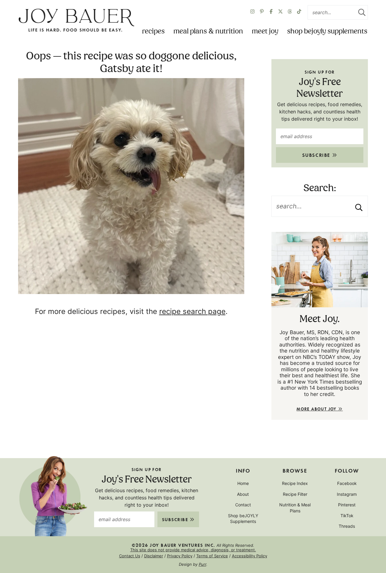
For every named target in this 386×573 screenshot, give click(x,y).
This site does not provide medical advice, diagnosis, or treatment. (193, 549)
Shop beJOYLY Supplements (327, 31)
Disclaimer (153, 555)
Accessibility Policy (249, 555)
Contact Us (129, 555)
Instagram (347, 494)
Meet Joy (265, 31)
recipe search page (192, 311)
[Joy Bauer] (76, 20)
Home (243, 483)
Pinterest (347, 504)
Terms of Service (212, 555)
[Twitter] (290, 12)
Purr (202, 564)
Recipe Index (295, 483)
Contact (243, 504)
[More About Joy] (319, 269)
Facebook (347, 483)
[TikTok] (299, 12)
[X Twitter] (280, 12)
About (243, 494)
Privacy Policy (179, 555)
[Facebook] (271, 12)
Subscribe (317, 155)
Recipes (153, 31)
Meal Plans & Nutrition (208, 31)
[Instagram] (252, 12)
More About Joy (317, 409)
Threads (347, 526)
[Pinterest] (262, 12)
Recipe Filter (295, 494)
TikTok (346, 515)
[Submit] (362, 12)
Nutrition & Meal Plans (295, 507)
